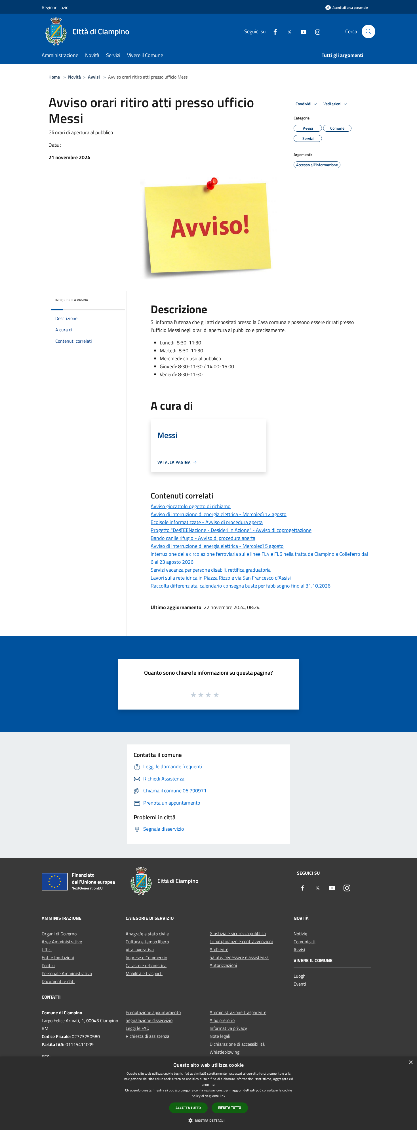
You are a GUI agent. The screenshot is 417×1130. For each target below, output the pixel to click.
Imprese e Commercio (146, 957)
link (222, 1096)
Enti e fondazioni (58, 957)
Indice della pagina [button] (71, 300)
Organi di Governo (59, 933)
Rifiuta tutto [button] (229, 1107)
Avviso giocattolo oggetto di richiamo (191, 506)
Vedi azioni (332, 104)
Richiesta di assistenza (147, 1036)
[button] (208, 1120)
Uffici (47, 949)
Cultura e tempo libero (147, 941)
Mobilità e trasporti (144, 973)
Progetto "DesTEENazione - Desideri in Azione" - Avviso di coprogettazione (231, 530)
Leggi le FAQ (137, 1028)
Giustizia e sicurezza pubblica (238, 933)
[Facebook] (273, 31)
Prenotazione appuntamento (153, 1012)
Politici (48, 965)
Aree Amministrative (62, 941)
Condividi (304, 104)
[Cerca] (368, 31)
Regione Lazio (55, 7)
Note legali (220, 1036)
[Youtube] (301, 31)
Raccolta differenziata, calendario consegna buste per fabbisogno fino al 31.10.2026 (240, 586)
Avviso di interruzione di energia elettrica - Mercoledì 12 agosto (219, 514)
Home (54, 76)
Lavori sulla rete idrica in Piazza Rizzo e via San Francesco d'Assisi (221, 578)
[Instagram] (315, 31)
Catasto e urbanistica (146, 965)
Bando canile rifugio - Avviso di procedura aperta (203, 538)
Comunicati (304, 941)
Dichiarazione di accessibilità (237, 1044)
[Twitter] (287, 31)
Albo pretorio (222, 1020)
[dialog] (208, 1093)
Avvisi (94, 76)
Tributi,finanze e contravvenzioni (241, 941)
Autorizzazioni (223, 965)
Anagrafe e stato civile (147, 933)
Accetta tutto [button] (188, 1107)
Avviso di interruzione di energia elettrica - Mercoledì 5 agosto (217, 546)
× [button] (410, 1062)
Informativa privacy (228, 1028)
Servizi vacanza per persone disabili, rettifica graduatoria (211, 570)
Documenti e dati (58, 981)
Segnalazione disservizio (149, 1020)
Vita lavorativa (140, 949)
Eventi (300, 983)
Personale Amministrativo (67, 973)
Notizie (300, 933)
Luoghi (300, 976)
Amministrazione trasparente (238, 1012)
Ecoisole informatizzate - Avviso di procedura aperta (207, 522)
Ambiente (219, 949)
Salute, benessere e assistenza (239, 957)
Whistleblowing (224, 1052)
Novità (74, 76)
